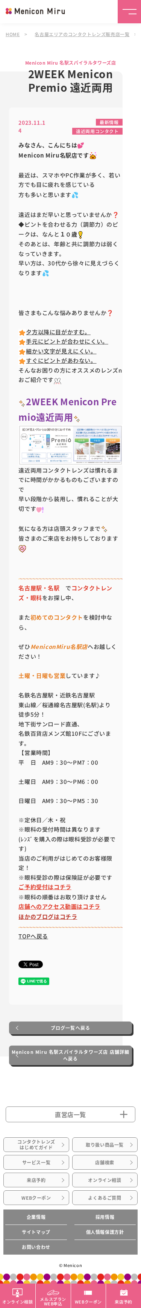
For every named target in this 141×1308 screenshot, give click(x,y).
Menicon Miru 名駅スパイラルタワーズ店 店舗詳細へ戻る (71, 1055)
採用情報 (105, 1217)
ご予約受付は (36, 887)
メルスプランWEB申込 (53, 1301)
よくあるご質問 (104, 1197)
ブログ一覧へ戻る (71, 1028)
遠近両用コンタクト (97, 131)
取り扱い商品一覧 (105, 1144)
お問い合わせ (36, 1247)
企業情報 (36, 1217)
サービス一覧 (36, 1162)
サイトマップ (36, 1232)
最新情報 (109, 122)
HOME (13, 34)
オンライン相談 (104, 1180)
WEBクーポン (36, 1197)
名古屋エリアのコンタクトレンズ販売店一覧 (82, 34)
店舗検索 (104, 1162)
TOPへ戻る (33, 936)
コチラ (62, 887)
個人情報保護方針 (105, 1232)
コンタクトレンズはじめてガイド (36, 1144)
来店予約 (36, 1180)
